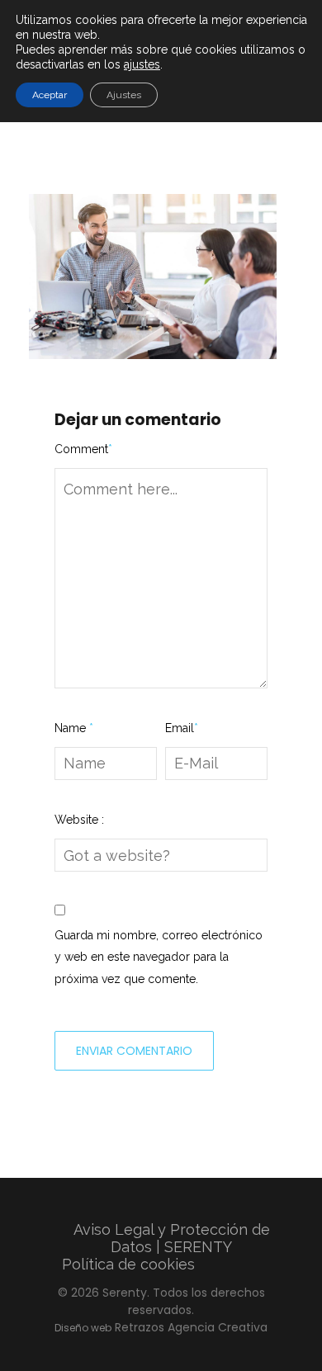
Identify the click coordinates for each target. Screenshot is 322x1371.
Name (73, 728)
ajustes (142, 64)
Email (181, 728)
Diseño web (82, 1328)
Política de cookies (128, 1264)
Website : (79, 819)
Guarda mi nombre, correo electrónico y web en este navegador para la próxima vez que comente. (158, 957)
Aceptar (49, 95)
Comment (83, 449)
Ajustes (124, 95)
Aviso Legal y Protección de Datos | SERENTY (171, 1238)
